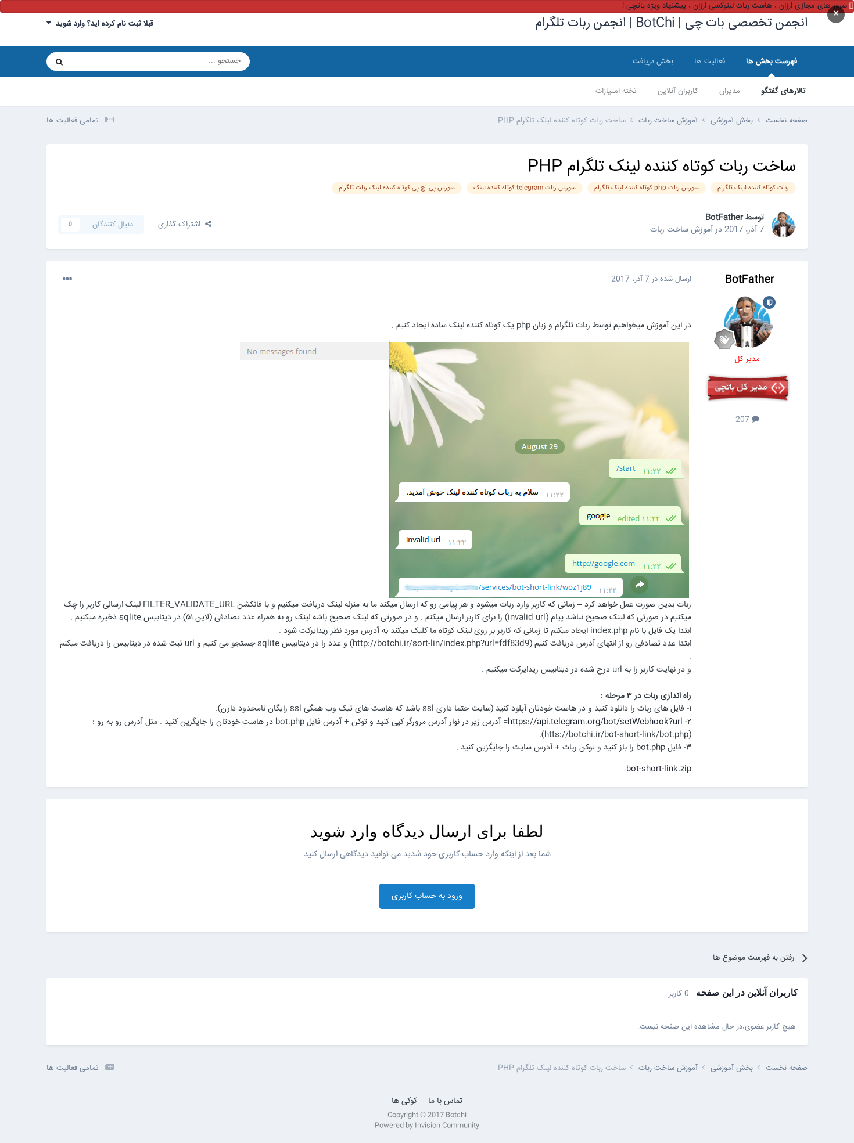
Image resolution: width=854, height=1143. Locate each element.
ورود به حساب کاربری (427, 896)
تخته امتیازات (616, 91)
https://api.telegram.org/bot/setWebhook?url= (593, 722)
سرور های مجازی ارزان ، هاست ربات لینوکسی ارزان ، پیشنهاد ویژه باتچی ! (734, 6)
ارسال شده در (651, 279)
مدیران (729, 91)
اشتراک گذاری (181, 224)
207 (743, 420)
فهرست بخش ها (771, 61)
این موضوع (103, 61)
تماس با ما (445, 1101)
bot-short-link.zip (658, 769)
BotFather (724, 217)
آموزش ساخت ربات (681, 229)
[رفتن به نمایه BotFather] (783, 224)
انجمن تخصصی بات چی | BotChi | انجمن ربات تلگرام (671, 23)
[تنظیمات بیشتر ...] (67, 279)
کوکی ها (404, 1101)
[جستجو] (59, 61)
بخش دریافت (653, 61)
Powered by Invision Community (427, 1125)
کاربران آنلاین (678, 91)
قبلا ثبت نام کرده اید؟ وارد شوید (102, 24)
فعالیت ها (709, 61)
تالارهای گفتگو (783, 91)
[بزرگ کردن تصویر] (465, 469)
